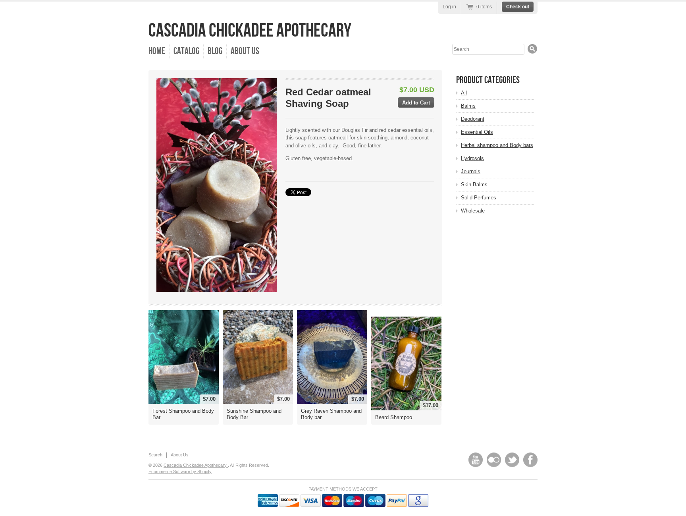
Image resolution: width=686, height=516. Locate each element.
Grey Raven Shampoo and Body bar (331, 414)
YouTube (475, 459)
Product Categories (488, 80)
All (464, 93)
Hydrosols (472, 158)
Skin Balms (474, 184)
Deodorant (472, 119)
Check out (517, 7)
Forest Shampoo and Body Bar (183, 414)
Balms (468, 106)
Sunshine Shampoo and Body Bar (254, 414)
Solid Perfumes (478, 198)
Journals (470, 171)
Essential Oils (477, 132)
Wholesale (473, 211)
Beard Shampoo (393, 417)
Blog (215, 51)
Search (155, 454)
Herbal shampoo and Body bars (497, 145)
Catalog (186, 51)
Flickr (494, 459)
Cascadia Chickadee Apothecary (249, 30)
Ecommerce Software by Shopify (180, 471)
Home (156, 51)
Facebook (530, 459)
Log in (449, 7)
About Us (245, 51)
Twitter (512, 459)
